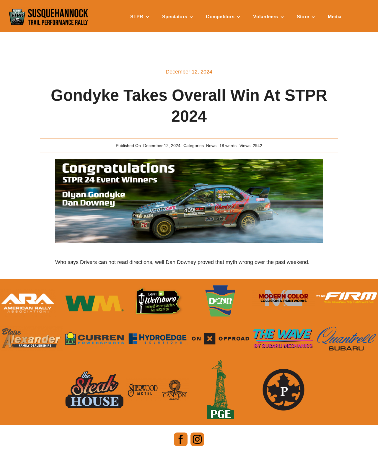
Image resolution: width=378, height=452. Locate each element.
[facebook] (181, 439)
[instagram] (197, 439)
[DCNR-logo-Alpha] (220, 288)
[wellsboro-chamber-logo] (157, 290)
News (211, 145)
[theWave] (283, 329)
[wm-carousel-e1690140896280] (94, 293)
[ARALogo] (28, 292)
